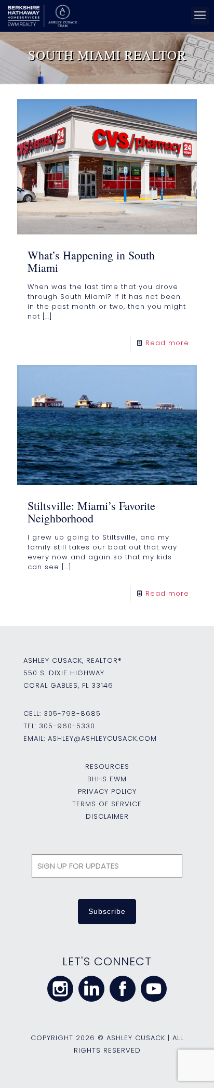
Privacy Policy (107, 791)
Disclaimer (107, 816)
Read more (167, 343)
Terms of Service (107, 804)
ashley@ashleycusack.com (102, 738)
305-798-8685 (72, 713)
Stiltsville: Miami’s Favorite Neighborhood (91, 512)
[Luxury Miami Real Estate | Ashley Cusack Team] (104, 16)
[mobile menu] (200, 15)
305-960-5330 (67, 726)
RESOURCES (107, 766)
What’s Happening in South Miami (91, 261)
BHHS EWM (107, 779)
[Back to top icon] (193, 1067)
